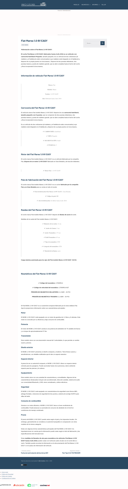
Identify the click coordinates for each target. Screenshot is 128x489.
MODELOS (76, 4)
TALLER (103, 4)
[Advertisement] (64, 22)
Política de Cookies (7, 476)
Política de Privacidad (7, 474)
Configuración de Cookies (8, 478)
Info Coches (42, 461)
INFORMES (95, 4)
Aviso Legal (5, 472)
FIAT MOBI (25, 45)
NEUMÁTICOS (85, 4)
